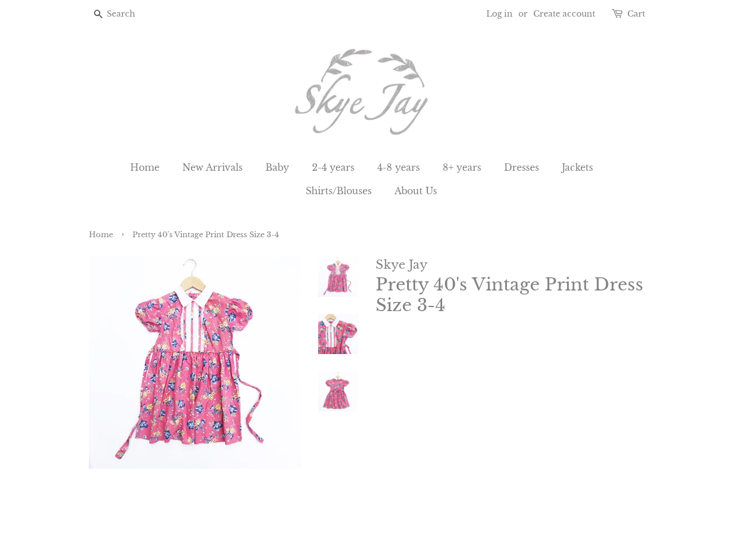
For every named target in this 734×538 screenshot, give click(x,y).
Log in (499, 14)
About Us (416, 191)
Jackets (577, 167)
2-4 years (333, 167)
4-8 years (398, 167)
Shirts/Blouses (339, 191)
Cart (636, 14)
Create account (564, 14)
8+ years (462, 167)
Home (144, 167)
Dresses (521, 167)
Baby (277, 167)
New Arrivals (212, 167)
